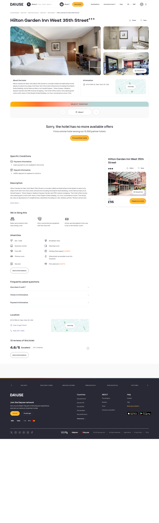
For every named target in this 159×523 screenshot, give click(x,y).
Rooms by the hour (112, 385)
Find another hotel (79, 138)
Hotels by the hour (90, 385)
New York (23, 13)
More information (19, 270)
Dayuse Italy (80, 406)
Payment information (19, 302)
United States (14, 13)
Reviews (104, 402)
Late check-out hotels (68, 385)
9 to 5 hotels (134, 385)
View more (14, 203)
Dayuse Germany (82, 414)
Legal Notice (127, 432)
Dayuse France (81, 399)
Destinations (95, 4)
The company (106, 398)
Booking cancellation (133, 406)
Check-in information (19, 295)
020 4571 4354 (18, 331)
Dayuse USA (80, 403)
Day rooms (24, 385)
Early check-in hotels (46, 385)
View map (131, 87)
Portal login (27, 413)
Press (103, 406)
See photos (140, 71)
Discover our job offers (108, 410)
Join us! (15, 413)
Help (121, 4)
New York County (33, 13)
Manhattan (51, 13)
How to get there (20, 325)
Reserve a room (138, 201)
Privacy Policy (138, 432)
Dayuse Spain (81, 410)
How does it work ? (109, 4)
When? (81, 112)
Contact (129, 398)
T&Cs (147, 432)
